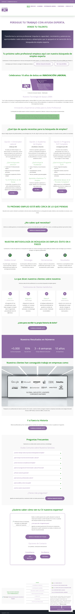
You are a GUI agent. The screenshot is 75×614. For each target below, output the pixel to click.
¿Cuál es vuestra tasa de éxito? (22, 488)
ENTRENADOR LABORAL (38, 588)
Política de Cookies (63, 604)
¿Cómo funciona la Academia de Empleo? (24, 463)
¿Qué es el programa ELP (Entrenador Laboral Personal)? (29, 468)
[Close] (71, 594)
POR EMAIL (45, 556)
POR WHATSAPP (30, 557)
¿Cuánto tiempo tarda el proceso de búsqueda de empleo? (29, 452)
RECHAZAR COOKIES (66, 607)
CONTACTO (37, 596)
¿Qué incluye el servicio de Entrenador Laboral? (26, 457)
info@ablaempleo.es (12, 1)
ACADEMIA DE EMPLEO (37, 585)
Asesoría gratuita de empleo (37, 593)
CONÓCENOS (37, 599)
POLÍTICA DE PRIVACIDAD (37, 601)
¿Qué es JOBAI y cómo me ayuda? (22, 483)
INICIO (37, 582)
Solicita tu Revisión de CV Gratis (37, 537)
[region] (61, 603)
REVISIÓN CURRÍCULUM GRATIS (37, 590)
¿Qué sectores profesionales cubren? (23, 478)
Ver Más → (13, 193)
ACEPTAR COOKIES (60, 609)
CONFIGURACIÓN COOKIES (56, 607)
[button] (72, 6)
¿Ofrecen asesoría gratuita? (21, 473)
